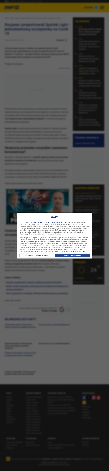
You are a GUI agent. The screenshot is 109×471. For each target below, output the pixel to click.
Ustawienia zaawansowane (36, 255)
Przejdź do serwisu (72, 255)
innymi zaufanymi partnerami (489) (60, 222)
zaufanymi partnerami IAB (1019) (36, 222)
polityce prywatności (60, 243)
